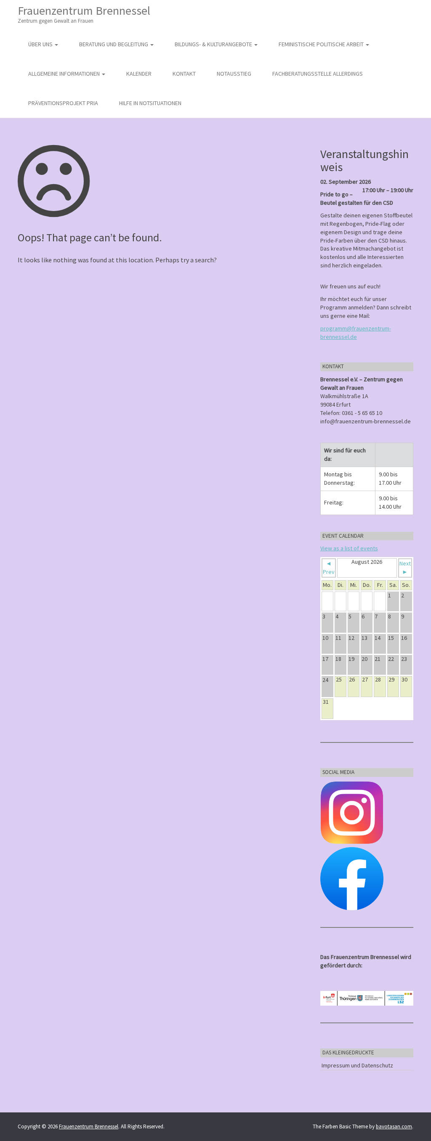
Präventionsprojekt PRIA (63, 103)
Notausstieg (234, 73)
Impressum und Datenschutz (357, 1065)
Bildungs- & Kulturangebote (214, 44)
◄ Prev (329, 568)
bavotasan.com (394, 1126)
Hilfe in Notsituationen (150, 103)
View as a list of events (349, 548)
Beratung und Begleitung (114, 44)
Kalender (139, 73)
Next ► (405, 568)
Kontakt (184, 73)
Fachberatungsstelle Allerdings (317, 73)
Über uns (41, 44)
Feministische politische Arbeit (322, 44)
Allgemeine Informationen (64, 73)
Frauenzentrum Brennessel (84, 13)
